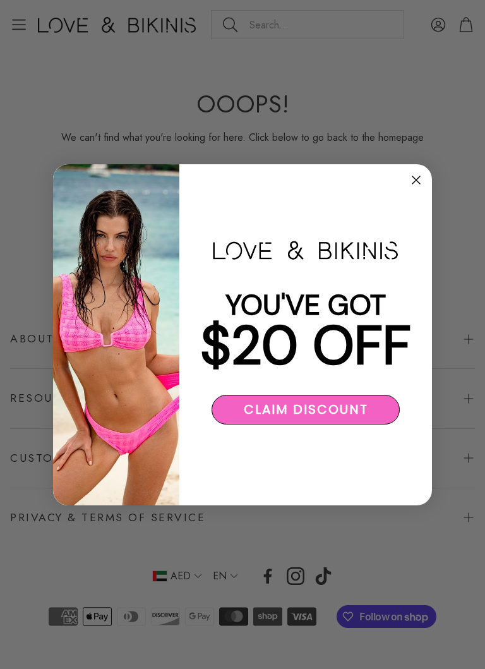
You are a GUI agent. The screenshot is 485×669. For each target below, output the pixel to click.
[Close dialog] (416, 180)
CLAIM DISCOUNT (306, 409)
